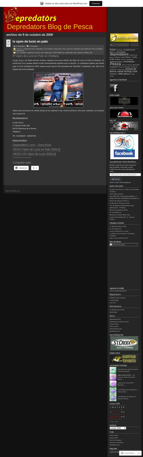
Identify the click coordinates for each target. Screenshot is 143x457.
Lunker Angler (114, 300)
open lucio (80, 52)
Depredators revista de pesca (119, 321)
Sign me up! (116, 179)
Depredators (21, 46)
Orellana (86, 52)
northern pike (69, 52)
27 (113, 419)
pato (91, 52)
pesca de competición (73, 49)
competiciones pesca (29, 49)
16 (119, 414)
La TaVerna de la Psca (117, 310)
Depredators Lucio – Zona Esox (32, 145)
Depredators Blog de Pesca (50, 27)
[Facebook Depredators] (114, 92)
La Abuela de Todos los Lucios (119, 203)
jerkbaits (117, 57)
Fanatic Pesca (18, 60)
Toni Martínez (122, 389)
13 (113, 414)
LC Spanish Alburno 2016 (118, 226)
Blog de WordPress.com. (13, 191)
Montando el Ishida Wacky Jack (120, 215)
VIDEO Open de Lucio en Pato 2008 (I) (36, 149)
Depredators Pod (115, 319)
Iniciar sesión (114, 438)
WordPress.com (115, 331)
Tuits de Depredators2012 (118, 291)
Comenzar (96, 3)
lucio (63, 52)
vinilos (133, 74)
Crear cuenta (114, 435)
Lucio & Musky (48, 49)
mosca (123, 59)
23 (119, 417)
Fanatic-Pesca (18, 123)
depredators (39, 49)
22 (117, 417)
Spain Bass (113, 312)
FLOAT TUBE (57, 52)
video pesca (124, 73)
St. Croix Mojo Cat (115, 212)
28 (115, 419)
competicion (30, 52)
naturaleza (129, 59)
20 (113, 417)
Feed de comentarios (116, 442)
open (75, 52)
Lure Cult (112, 302)
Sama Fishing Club (116, 329)
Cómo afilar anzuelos (116, 194)
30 (119, 419)
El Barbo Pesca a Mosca (118, 298)
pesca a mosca (127, 65)
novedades (128, 61)
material (117, 59)
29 (117, 419)
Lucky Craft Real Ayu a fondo (119, 231)
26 (111, 419)
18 (123, 414)
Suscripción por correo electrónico (123, 162)
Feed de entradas (115, 440)
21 (115, 417)
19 (111, 417)
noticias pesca (57, 49)
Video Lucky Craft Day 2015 (119, 238)
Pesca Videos (114, 326)
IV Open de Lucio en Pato (30, 41)
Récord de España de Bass (118, 210)
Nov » (117, 421)
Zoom (112, 76)
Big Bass (119, 50)
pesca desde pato (86, 49)
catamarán (23, 52)
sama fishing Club (18, 50)
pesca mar (121, 69)
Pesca (64, 49)
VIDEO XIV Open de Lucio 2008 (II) (34, 154)
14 (115, 414)
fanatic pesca (48, 52)
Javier (119, 383)
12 (111, 414)
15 (117, 414)
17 (121, 414)
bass (113, 49)
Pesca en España (97, 49)
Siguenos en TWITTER (117, 288)
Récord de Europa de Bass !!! (119, 201)
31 (121, 419)
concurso (37, 52)
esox (42, 52)
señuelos (113, 74)
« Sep (112, 421)
